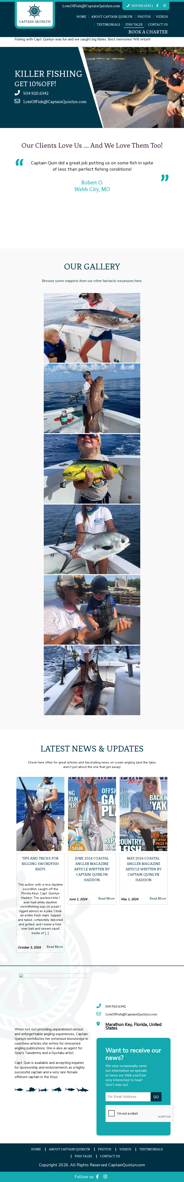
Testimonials (108, 24)
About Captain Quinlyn (111, 17)
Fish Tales (134, 24)
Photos (144, 17)
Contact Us (158, 24)
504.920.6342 (141, 6)
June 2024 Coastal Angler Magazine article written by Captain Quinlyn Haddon (92, 869)
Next (173, 199)
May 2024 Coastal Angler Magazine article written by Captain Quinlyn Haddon (143, 869)
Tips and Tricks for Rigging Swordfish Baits (40, 863)
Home (81, 17)
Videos (162, 17)
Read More (55, 947)
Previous (11, 199)
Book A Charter (148, 32)
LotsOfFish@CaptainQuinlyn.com (91, 6)
